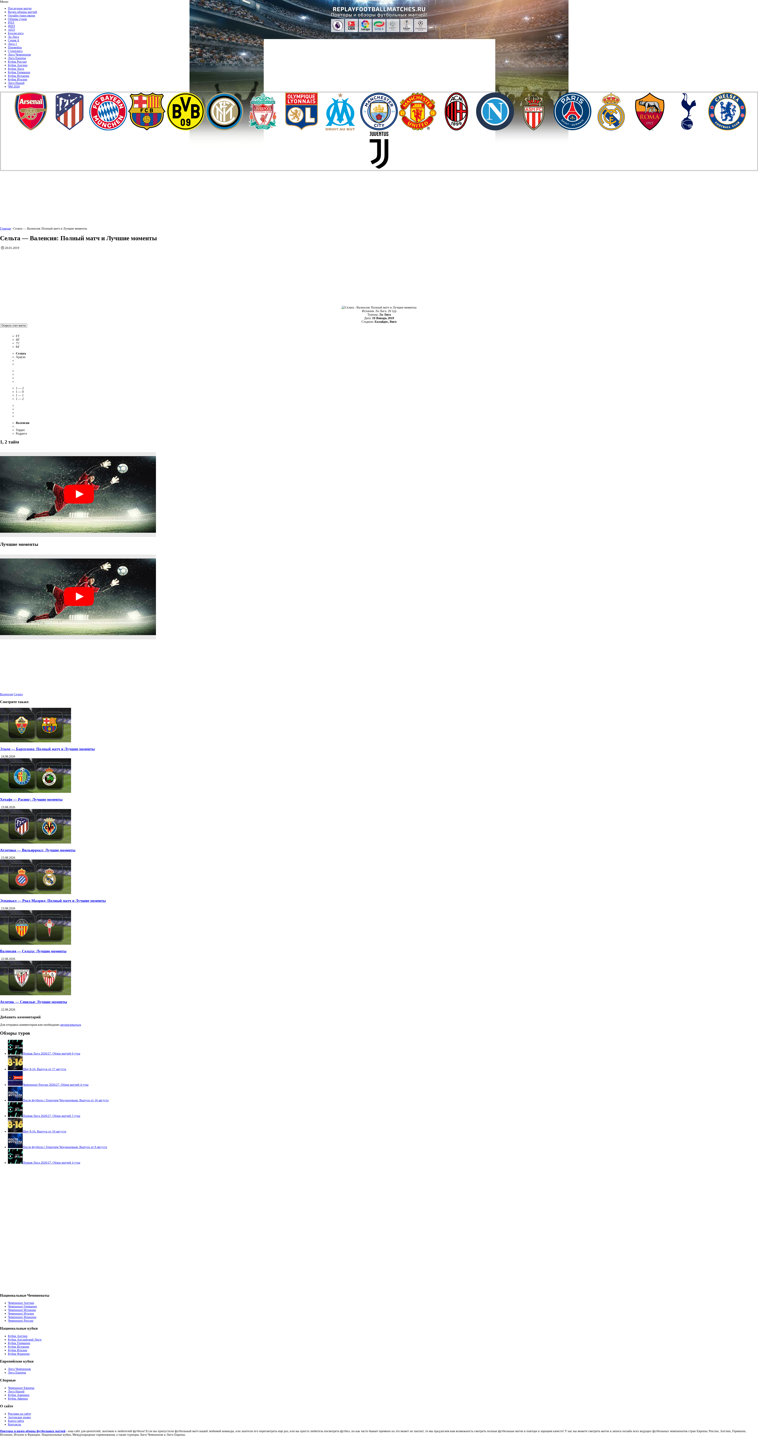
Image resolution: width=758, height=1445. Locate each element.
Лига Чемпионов (19, 54)
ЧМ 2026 (14, 86)
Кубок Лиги (16, 68)
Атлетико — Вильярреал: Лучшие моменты (37, 850)
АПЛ (11, 29)
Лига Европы (17, 58)
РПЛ (11, 22)
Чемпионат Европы (21, 1388)
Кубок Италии (17, 79)
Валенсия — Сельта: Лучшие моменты (33, 951)
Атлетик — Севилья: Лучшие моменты (33, 1002)
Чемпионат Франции (22, 1317)
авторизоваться (70, 1024)
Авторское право (19, 1417)
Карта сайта (16, 1421)
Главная (5, 228)
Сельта (18, 694)
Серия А (13, 40)
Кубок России (17, 61)
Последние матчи (20, 8)
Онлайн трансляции (21, 15)
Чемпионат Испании (22, 1310)
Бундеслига (15, 33)
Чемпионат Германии (22, 1306)
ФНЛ (11, 26)
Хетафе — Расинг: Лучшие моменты (31, 799)
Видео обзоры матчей (22, 12)
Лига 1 (12, 44)
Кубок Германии (19, 72)
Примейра (15, 47)
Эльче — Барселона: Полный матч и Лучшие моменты (47, 749)
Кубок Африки (18, 1398)
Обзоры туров (17, 19)
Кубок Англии (17, 65)
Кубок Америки (18, 1395)
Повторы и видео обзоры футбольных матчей (32, 1431)
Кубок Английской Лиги (24, 1339)
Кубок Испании (18, 76)
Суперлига (15, 51)
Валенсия (6, 694)
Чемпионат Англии (21, 1303)
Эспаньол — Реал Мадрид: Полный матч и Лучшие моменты (53, 901)
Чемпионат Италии (21, 1313)
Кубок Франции (19, 1353)
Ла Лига (13, 36)
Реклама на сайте (19, 1413)
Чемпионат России (20, 1320)
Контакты (14, 1424)
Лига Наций (16, 83)
